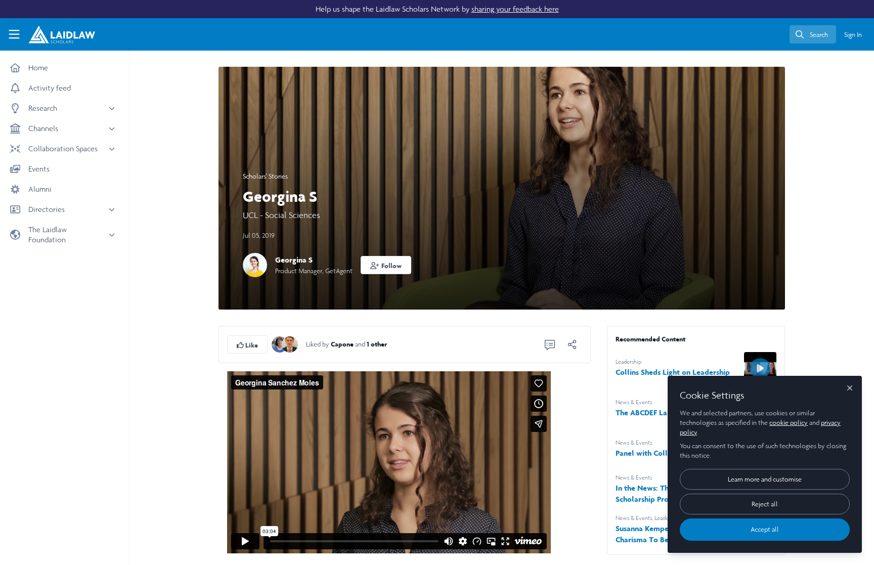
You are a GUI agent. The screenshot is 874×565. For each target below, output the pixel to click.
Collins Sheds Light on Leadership (673, 372)
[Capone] (280, 344)
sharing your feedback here (515, 9)
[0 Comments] (550, 344)
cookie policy (788, 422)
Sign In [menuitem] (853, 34)
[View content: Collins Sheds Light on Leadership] (760, 368)
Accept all (765, 529)
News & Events (634, 402)
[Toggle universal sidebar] (14, 34)
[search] (813, 34)
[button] (386, 265)
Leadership (628, 361)
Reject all (765, 504)
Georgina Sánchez (314, 260)
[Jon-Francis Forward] (290, 344)
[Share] (572, 344)
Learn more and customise (765, 479)
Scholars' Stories (265, 176)
